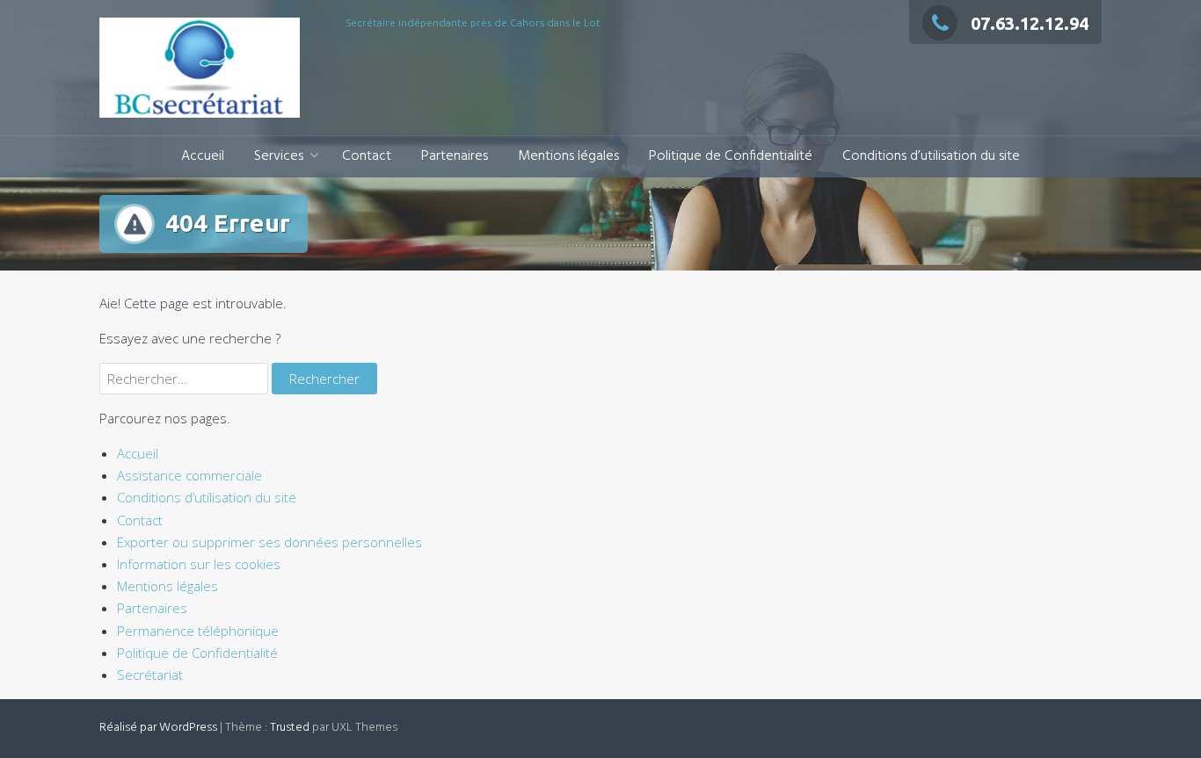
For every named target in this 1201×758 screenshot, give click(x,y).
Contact (366, 156)
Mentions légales (568, 156)
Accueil (202, 156)
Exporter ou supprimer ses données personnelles (269, 542)
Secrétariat (150, 674)
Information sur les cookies (198, 564)
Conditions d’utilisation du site (931, 156)
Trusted (289, 728)
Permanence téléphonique (198, 630)
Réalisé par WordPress (158, 728)
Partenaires (454, 156)
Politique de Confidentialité (730, 156)
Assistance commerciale (189, 475)
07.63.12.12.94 (1029, 23)
